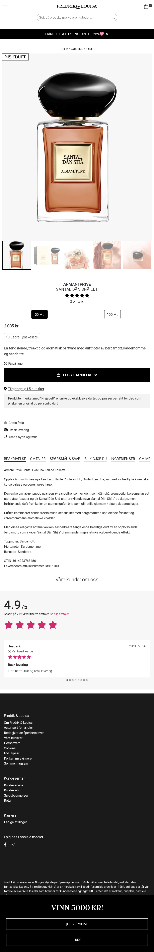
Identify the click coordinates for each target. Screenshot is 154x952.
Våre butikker (13, 738)
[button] (77, 389)
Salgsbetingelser (16, 795)
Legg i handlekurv (80, 375)
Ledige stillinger (15, 822)
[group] (16, 255)
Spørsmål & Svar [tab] (65, 459)
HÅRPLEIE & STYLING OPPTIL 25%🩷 (74, 34)
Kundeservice (13, 785)
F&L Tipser (11, 753)
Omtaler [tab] (38, 459)
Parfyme (77, 49)
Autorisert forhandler (18, 728)
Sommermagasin (16, 763)
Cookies (10, 748)
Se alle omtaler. (59, 614)
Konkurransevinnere (18, 758)
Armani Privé (77, 284)
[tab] (67, 680)
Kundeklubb (12, 790)
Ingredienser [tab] (123, 459)
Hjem (64, 49)
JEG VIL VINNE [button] (77, 924)
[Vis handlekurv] (146, 6)
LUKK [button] (77, 940)
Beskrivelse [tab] (15, 459)
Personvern (12, 743)
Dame (89, 49)
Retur (7, 800)
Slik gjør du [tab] (95, 459)
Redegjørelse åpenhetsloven (24, 733)
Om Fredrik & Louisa (18, 723)
